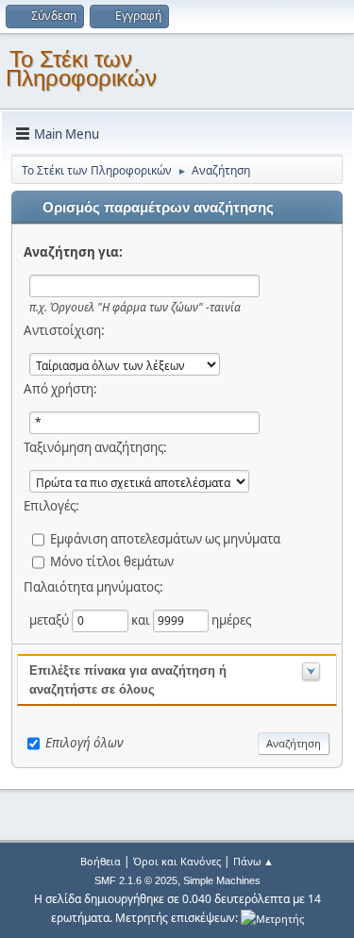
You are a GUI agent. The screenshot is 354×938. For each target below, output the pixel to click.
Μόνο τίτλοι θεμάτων (112, 561)
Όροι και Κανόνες (177, 861)
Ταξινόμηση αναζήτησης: (95, 447)
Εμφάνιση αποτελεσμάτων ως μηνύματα (165, 538)
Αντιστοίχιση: (64, 330)
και (142, 619)
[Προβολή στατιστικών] (272, 918)
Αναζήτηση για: (73, 251)
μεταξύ (50, 619)
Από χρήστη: (60, 388)
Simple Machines (222, 880)
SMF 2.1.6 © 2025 (135, 880)
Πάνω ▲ (253, 861)
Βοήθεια (100, 861)
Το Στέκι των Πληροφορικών (81, 68)
